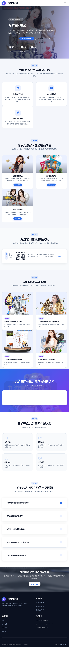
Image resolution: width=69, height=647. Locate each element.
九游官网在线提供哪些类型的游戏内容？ (18, 503)
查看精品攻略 (43, 39)
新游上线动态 (40, 610)
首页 (3, 620)
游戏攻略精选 (40, 602)
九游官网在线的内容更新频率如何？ (17, 555)
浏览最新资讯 (27, 39)
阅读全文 (60, 256)
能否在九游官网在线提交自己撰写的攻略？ (19, 542)
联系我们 (4, 631)
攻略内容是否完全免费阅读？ (15, 516)
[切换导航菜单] (65, 3)
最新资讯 (4, 624)
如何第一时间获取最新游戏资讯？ (16, 529)
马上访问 (35, 584)
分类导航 (4, 628)
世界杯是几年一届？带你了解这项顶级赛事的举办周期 (20, 255)
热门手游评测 (40, 606)
